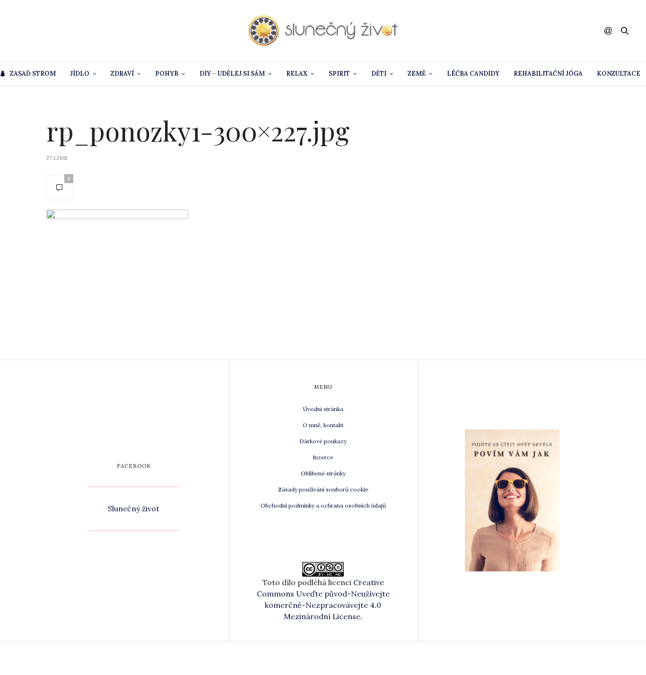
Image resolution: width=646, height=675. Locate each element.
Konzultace (618, 74)
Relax (296, 74)
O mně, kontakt (323, 425)
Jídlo (79, 74)
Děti (378, 74)
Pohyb (166, 74)
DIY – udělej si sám (232, 74)
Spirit (339, 74)
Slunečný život (133, 508)
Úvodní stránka (323, 408)
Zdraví (122, 74)
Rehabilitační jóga (548, 74)
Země (417, 74)
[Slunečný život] (323, 30)
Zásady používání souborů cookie (323, 489)
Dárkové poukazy (323, 441)
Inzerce (323, 457)
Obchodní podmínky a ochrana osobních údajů (323, 505)
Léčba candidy (473, 74)
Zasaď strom (33, 74)
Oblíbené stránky (323, 473)
